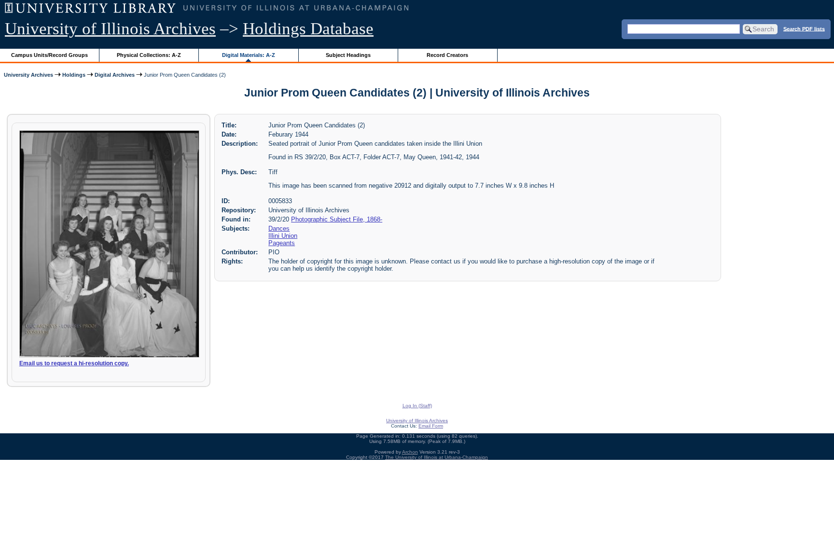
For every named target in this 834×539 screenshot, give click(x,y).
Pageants (281, 243)
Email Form (430, 425)
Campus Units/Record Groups (49, 55)
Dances (279, 228)
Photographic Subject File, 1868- (336, 219)
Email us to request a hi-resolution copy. (74, 363)
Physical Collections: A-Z (149, 55)
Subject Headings (348, 55)
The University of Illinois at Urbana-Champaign (436, 457)
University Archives (28, 75)
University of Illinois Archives (110, 28)
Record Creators (447, 55)
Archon (410, 452)
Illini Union (282, 235)
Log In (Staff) (417, 405)
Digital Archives (115, 75)
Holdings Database (308, 28)
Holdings (73, 75)
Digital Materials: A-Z (248, 55)
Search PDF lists (804, 28)
